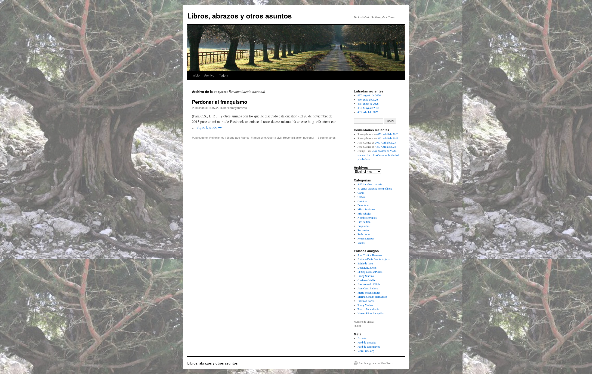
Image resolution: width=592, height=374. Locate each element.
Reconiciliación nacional (298, 137)
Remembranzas (366, 238)
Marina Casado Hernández (372, 296)
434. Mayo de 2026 (368, 108)
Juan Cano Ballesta (368, 288)
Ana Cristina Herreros (370, 255)
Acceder (362, 338)
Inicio (196, 75)
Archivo (209, 75)
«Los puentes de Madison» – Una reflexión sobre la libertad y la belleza (378, 155)
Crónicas (362, 201)
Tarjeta (223, 75)
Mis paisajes (364, 213)
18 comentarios (326, 137)
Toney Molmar (366, 305)
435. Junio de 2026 (368, 103)
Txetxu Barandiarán (368, 309)
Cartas (361, 192)
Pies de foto (364, 222)
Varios (361, 242)
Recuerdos (363, 230)
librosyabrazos (237, 108)
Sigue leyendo (209, 127)
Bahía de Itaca (365, 263)
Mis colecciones (366, 209)
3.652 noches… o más (370, 184)
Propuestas (364, 226)
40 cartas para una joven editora (375, 188)
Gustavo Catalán (367, 280)
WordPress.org (366, 351)
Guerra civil (274, 137)
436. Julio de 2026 (368, 99)
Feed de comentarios (369, 346)
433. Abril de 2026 (368, 112)
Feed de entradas (367, 342)
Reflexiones (216, 137)
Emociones (364, 205)
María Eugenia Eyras (369, 292)
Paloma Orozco (366, 301)
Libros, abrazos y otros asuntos (239, 16)
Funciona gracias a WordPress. (375, 363)
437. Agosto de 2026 (369, 95)
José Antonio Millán (369, 284)
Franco (245, 137)
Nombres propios (367, 217)
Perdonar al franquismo (219, 101)
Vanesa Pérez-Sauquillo (370, 313)
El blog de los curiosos (370, 271)
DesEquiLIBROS (367, 267)
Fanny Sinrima (366, 276)
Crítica (361, 197)
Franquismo (258, 137)
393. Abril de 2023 (387, 138)
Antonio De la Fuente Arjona (373, 259)
